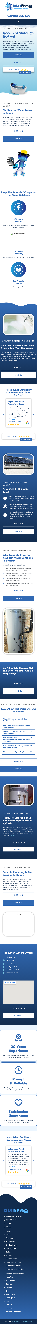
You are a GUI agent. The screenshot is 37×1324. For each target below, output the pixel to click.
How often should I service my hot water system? (16, 726)
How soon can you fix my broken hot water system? (16, 747)
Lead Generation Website (24, 1321)
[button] (18, 21)
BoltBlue (14, 1321)
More (13, 419)
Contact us (12, 836)
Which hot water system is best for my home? (15, 720)
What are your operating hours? (15, 752)
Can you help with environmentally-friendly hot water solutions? (16, 739)
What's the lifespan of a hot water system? (14, 732)
